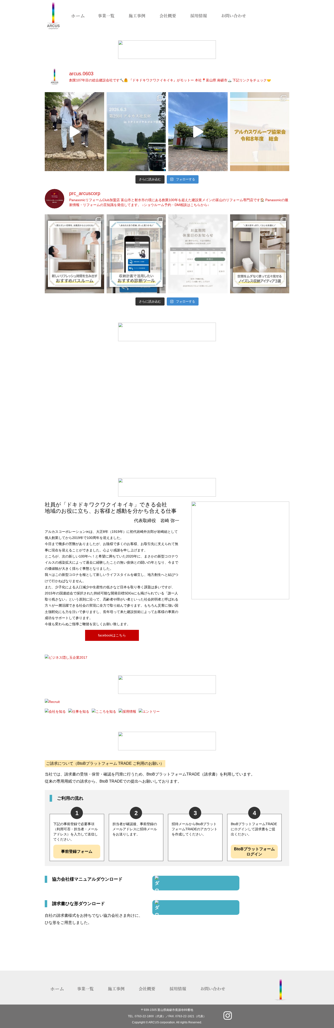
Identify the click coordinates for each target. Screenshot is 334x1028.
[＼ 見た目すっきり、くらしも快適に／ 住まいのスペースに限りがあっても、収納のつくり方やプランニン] (259, 253)
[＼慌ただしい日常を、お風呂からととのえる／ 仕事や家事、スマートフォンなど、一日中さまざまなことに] (74, 253)
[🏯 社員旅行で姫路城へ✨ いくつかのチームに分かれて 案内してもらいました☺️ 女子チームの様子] (74, 131)
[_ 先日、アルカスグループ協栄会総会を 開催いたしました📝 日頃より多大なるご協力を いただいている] (259, 131)
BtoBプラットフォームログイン (254, 851)
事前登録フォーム (76, 851)
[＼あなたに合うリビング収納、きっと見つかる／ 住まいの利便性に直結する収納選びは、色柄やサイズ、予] (136, 253)
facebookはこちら (112, 635)
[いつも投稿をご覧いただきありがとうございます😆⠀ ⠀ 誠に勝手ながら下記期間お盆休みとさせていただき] (198, 253)
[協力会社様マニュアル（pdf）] (195, 883)
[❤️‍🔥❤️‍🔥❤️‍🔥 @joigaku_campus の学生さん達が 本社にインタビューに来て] (198, 131)
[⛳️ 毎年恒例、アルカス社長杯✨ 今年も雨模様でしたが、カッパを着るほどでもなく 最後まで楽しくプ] (136, 131)
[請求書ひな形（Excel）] (195, 907)
